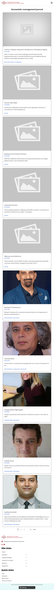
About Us (4, 563)
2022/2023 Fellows (8, 420)
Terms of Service (6, 581)
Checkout (4, 576)
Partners (6, 113)
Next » (34, 529)
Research (4, 555)
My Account (5, 578)
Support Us (5, 566)
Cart (3, 573)
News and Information (9, 62)
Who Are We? (16, 317)
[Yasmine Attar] (27, 346)
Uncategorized (18, 62)
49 (30, 529)
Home (3, 552)
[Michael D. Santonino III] (27, 295)
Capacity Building (7, 557)
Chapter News (17, 369)
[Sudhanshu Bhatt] (27, 501)
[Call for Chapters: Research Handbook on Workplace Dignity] (27, 38)
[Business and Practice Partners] (27, 142)
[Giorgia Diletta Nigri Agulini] (27, 397)
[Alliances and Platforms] (27, 244)
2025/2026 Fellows (8, 317)
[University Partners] (27, 193)
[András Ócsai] (27, 449)
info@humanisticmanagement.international (14, 541)
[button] (2, 544)
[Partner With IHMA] (27, 90)
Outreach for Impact (7, 560)
